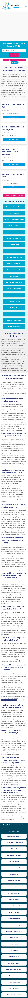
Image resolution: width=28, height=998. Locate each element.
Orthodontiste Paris (14, 893)
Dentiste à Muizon (14, 276)
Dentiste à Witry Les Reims (14, 207)
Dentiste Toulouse (14, 988)
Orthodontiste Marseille (14, 906)
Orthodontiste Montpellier (14, 969)
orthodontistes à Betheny (9, 700)
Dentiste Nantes (14, 912)
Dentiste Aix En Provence (14, 836)
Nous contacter (19, 828)
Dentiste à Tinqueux (14, 226)
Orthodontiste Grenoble (14, 868)
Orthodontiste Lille (14, 944)
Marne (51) (22, 60)
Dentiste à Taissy (14, 244)
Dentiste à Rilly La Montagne (14, 282)
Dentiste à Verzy (14, 307)
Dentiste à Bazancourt (14, 263)
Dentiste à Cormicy (14, 295)
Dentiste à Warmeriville (14, 289)
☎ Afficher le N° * (14, 117)
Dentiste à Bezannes (14, 251)
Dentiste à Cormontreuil (14, 238)
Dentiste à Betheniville (14, 326)
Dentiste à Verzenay (14, 301)
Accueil (6, 60)
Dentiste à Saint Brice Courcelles (14, 219)
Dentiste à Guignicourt (14, 320)
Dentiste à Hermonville (14, 270)
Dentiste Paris (14, 887)
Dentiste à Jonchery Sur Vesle (14, 314)
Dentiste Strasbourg (14, 925)
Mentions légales (9, 828)
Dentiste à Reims (14, 232)
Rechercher (14, 55)
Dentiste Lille (14, 938)
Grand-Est (14, 60)
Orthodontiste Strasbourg (14, 931)
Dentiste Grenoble (14, 861)
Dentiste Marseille (14, 900)
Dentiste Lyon (14, 874)
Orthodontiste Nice (14, 957)
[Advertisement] (14, 26)
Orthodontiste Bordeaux (14, 855)
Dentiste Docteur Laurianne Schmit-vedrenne (10, 152)
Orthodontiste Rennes (14, 982)
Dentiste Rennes (14, 976)
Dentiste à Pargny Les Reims (14, 257)
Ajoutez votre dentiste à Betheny (14, 196)
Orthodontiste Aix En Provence (14, 842)
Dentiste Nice (14, 950)
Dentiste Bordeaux (14, 849)
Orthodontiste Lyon (14, 880)
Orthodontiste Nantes (14, 918)
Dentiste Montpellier (14, 963)
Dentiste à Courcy (14, 213)
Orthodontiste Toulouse (14, 995)
